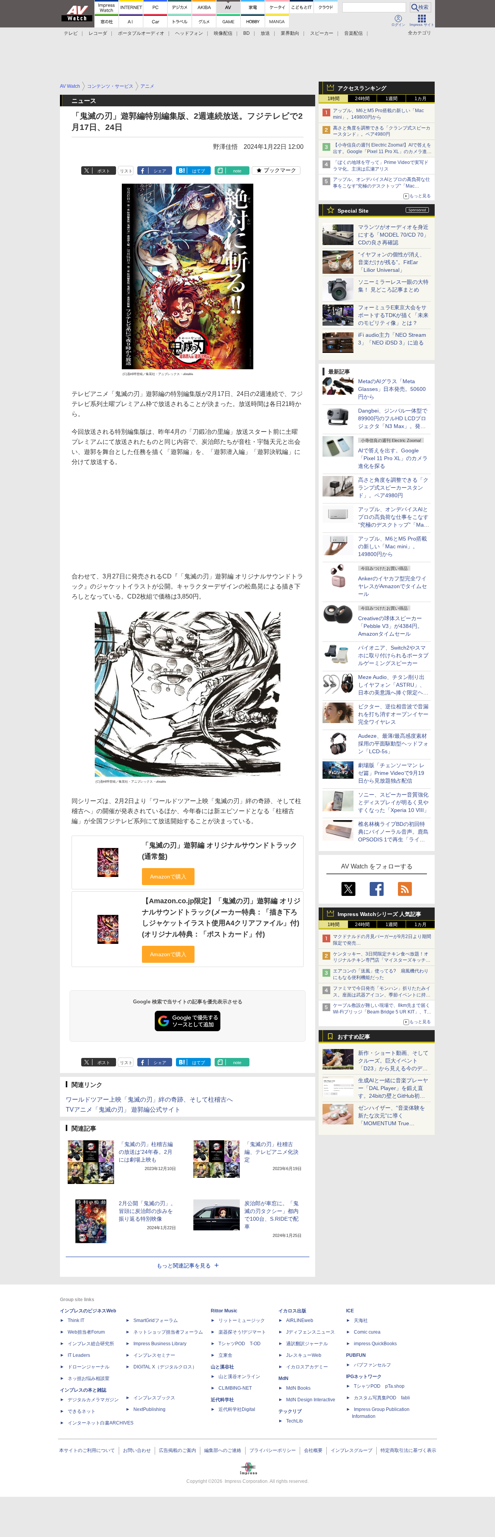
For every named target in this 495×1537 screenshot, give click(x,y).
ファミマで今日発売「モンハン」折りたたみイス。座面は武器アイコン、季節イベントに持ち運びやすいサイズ (381, 995)
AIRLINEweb (299, 1320)
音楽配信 (353, 33)
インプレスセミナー (154, 1355)
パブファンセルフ (372, 1365)
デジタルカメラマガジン (93, 1399)
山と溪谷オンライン (239, 1376)
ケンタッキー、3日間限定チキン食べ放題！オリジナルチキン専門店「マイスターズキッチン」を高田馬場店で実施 (380, 960)
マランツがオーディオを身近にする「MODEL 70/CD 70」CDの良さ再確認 (393, 235)
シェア (160, 171)
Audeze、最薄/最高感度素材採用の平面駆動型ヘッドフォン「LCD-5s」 (393, 743)
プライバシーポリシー (272, 1450)
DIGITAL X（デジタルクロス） (165, 1367)
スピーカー (321, 33)
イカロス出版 (292, 1311)
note (237, 171)
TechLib (294, 1421)
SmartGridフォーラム (155, 1320)
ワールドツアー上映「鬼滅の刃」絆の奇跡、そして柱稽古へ (149, 1099)
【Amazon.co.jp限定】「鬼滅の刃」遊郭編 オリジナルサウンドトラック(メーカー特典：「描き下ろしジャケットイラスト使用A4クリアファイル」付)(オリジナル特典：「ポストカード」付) (221, 917)
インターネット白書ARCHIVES (100, 1423)
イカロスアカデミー (307, 1367)
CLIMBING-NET (235, 1388)
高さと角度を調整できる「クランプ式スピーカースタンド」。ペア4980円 (393, 487)
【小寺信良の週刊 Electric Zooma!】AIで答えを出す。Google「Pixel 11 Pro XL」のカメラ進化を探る (382, 151)
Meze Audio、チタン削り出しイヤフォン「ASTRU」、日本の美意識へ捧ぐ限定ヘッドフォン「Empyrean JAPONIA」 (393, 692)
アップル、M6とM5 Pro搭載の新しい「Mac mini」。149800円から (392, 546)
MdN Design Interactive (310, 1399)
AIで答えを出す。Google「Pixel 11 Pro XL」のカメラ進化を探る (393, 458)
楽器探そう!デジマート (242, 1332)
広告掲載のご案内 (177, 1450)
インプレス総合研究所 (91, 1343)
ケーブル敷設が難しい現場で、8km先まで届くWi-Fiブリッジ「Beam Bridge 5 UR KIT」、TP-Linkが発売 (382, 1012)
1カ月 (421, 98)
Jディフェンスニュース (310, 1332)
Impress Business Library (159, 1343)
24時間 (362, 98)
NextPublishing (149, 1409)
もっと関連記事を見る (184, 1265)
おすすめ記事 (354, 1037)
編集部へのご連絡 (222, 1450)
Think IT (76, 1320)
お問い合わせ (137, 1450)
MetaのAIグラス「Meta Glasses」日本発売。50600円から (392, 389)
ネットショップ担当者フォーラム (168, 1332)
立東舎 (225, 1355)
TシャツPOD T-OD (239, 1343)
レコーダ (98, 33)
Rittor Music (224, 1311)
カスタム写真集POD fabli (382, 1398)
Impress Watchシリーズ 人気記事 (379, 914)
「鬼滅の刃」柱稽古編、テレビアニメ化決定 (271, 1152)
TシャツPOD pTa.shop (379, 1386)
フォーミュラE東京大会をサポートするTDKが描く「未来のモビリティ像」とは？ (393, 315)
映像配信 (223, 33)
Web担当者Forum (86, 1332)
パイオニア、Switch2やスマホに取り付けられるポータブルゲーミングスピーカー (393, 655)
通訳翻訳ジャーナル (307, 1343)
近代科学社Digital (236, 1409)
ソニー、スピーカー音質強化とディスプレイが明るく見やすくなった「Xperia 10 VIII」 (393, 802)
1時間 (334, 98)
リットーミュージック (241, 1320)
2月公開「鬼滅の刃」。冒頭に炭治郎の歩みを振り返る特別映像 (147, 1211)
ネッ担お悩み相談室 (88, 1378)
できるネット (82, 1411)
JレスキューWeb (303, 1355)
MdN (283, 1378)
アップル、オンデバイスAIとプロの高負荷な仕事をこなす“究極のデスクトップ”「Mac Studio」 (381, 186)
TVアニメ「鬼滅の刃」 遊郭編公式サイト (123, 1109)
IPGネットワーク (364, 1376)
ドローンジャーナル (88, 1367)
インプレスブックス (154, 1398)
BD (246, 33)
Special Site (353, 211)
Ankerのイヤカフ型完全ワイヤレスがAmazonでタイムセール (392, 586)
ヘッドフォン (189, 33)
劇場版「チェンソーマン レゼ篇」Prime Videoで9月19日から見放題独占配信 (391, 773)
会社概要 (313, 1450)
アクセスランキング (362, 88)
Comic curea (367, 1332)
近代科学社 (222, 1399)
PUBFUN (356, 1355)
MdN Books (298, 1388)
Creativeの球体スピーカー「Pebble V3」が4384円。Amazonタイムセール (390, 626)
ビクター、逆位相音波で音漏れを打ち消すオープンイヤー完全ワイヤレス (393, 714)
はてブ (198, 171)
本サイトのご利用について (87, 1450)
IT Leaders (79, 1355)
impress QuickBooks (375, 1343)
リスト (126, 171)
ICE (350, 1311)
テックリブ (290, 1411)
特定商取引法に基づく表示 (408, 1450)
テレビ (71, 33)
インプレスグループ (351, 1450)
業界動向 (290, 33)
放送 (265, 33)
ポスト (103, 171)
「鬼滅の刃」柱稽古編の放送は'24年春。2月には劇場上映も (146, 1152)
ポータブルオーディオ (141, 33)
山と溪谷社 (222, 1367)
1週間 (392, 98)
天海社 (361, 1320)
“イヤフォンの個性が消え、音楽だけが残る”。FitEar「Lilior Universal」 (391, 262)
